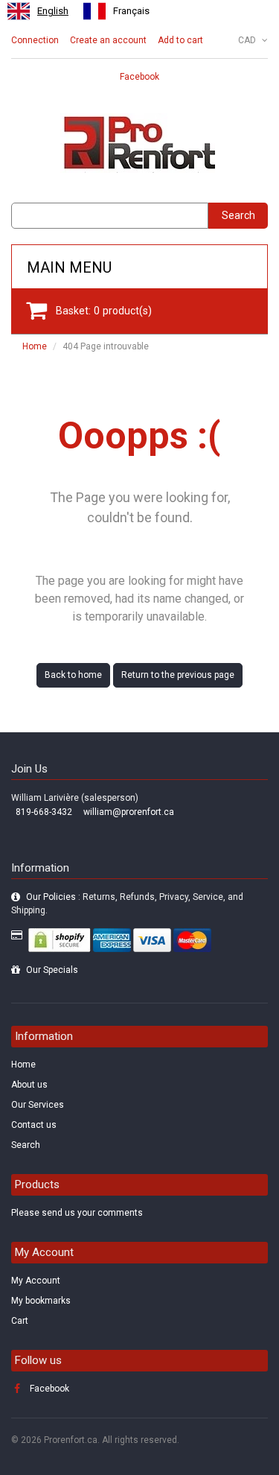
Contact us (34, 1125)
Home (34, 346)
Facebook (139, 77)
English (52, 10)
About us (29, 1084)
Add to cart (180, 40)
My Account (35, 1280)
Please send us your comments (77, 1213)
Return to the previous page (177, 675)
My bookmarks (41, 1300)
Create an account (108, 40)
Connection (35, 40)
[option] (116, 11)
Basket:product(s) (104, 311)
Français (131, 10)
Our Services (37, 1105)
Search (238, 215)
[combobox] (38, 11)
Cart (19, 1321)
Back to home (73, 675)
